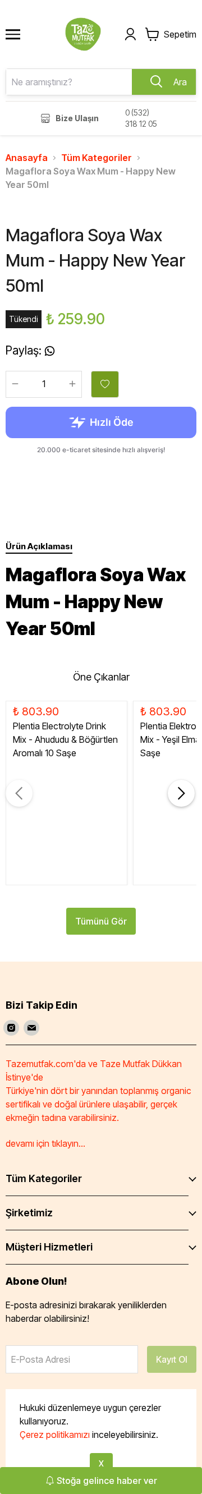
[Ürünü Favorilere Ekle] (105, 384)
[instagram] (11, 1028)
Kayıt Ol (171, 1359)
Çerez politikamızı (55, 1434)
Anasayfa (27, 157)
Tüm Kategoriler (96, 157)
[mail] (31, 1028)
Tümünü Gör (101, 921)
